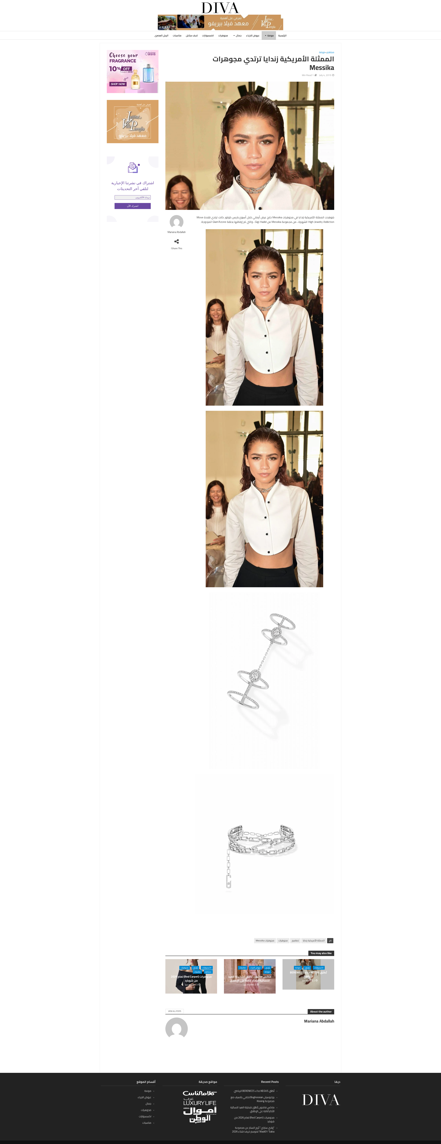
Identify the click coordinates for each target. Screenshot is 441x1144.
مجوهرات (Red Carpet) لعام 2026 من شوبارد (191, 979)
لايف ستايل (192, 35)
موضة (270, 35)
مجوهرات (223, 35)
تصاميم (295, 940)
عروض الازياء (252, 35)
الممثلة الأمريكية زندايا (314, 940)
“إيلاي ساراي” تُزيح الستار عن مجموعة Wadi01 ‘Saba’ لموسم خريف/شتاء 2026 (253, 1129)
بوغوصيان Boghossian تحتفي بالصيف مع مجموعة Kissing (252, 1099)
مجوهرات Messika (265, 940)
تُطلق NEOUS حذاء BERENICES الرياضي (308, 974)
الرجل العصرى (161, 35)
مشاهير (330, 52)
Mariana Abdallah (177, 232)
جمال (239, 35)
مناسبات (177, 35)
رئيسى (307, 968)
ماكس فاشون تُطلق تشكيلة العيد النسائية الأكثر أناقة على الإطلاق (249, 979)
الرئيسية (282, 35)
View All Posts (174, 1011)
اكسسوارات (208, 35)
